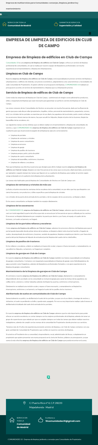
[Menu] (90, 33)
